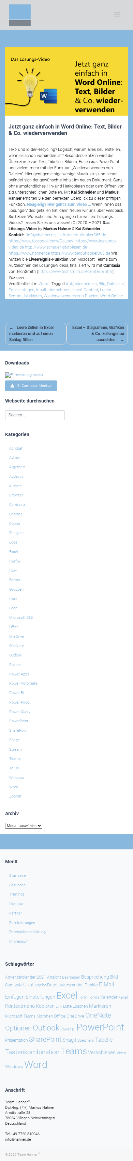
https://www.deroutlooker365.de (80, 253)
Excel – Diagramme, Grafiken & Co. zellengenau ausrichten (98, 333)
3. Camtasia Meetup (32, 385)
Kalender (108, 997)
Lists (13, 599)
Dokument (66, 985)
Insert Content (85, 290)
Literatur (16, 904)
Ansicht (54, 977)
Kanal (123, 997)
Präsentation (16, 1040)
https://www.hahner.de (29, 253)
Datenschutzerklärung (27, 932)
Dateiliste (115, 283)
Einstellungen (40, 997)
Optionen (18, 1028)
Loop (13, 608)
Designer (16, 533)
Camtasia (17, 505)
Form (82, 997)
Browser (16, 495)
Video (121, 1053)
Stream (15, 749)
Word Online (111, 296)
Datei (52, 984)
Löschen (80, 1006)
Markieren (33, 296)
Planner (15, 665)
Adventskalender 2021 (25, 977)
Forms (14, 580)
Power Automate (23, 683)
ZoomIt (15, 796)
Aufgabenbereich (81, 283)
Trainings (17, 894)
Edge (13, 542)
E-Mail (106, 984)
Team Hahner (28, 1154)
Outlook (15, 655)
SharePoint (18, 730)
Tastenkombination (32, 1052)
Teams (15, 758)
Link (59, 1006)
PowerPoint (18, 721)
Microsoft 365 (21, 617)
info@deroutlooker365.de (82, 235)
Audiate (15, 486)
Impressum (19, 941)
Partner (15, 913)
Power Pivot (19, 702)
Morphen (44, 1016)
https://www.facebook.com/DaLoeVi (41, 241)
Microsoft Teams (20, 1016)
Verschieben (102, 1052)
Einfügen (15, 997)
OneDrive (16, 636)
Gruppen (16, 589)
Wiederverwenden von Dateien (71, 296)
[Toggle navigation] (117, 15)
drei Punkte (87, 984)
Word (43, 283)
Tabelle (104, 1040)
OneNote (16, 646)
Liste (67, 1006)
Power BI (16, 693)
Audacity (16, 476)
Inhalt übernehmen (53, 290)
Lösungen (17, 885)
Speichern (85, 1040)
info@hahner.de (41, 235)
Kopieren (45, 1006)
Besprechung (95, 977)
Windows (16, 777)
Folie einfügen (21, 290)
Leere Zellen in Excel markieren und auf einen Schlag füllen (31, 333)
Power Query (19, 712)
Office (14, 627)
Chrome (16, 514)
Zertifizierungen (22, 923)
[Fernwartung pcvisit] (24, 375)
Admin (14, 457)
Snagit (14, 740)
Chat (28, 985)
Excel (13, 552)
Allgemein (17, 467)
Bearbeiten (71, 977)
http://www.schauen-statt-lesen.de (56, 247)
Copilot (14, 524)
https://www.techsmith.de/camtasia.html (75, 271)
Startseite (17, 875)
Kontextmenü (20, 1006)
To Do (14, 768)
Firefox (14, 561)
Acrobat (16, 448)
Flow (13, 570)
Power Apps (19, 674)
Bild (102, 283)
